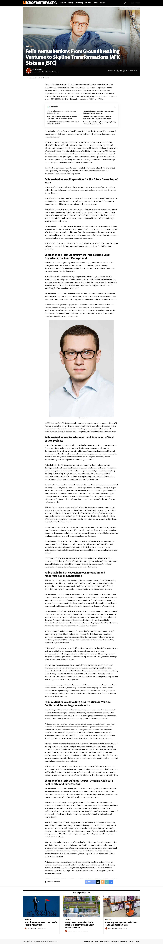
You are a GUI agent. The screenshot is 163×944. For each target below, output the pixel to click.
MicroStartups (37, 69)
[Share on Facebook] (115, 70)
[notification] (129, 3)
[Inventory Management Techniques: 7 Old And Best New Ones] (121, 906)
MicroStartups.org (40, 3)
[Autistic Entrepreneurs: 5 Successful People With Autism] (41, 906)
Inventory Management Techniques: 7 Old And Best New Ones (121, 923)
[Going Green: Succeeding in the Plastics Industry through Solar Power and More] (81, 906)
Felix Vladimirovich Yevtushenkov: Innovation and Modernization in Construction (98, 112)
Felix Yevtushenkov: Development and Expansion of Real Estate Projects (63, 123)
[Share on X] (117, 70)
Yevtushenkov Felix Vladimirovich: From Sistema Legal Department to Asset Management (62, 117)
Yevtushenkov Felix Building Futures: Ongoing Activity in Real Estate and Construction (99, 123)
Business (29, 46)
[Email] (120, 70)
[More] (126, 70)
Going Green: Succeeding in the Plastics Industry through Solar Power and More (79, 925)
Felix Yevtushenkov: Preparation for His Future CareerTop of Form (61, 112)
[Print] (123, 70)
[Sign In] (125, 3)
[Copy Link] (107, 882)
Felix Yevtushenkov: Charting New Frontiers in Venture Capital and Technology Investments (97, 117)
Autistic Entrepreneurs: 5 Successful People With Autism (41, 923)
